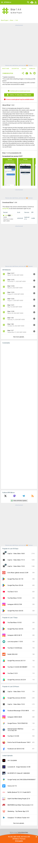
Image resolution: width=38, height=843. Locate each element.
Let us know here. (23, 832)
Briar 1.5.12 (11, 299)
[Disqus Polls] (19, 369)
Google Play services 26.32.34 (17, 680)
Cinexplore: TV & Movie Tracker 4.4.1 (19, 818)
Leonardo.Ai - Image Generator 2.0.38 (19, 767)
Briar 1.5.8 (10, 324)
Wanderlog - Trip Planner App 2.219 (18, 811)
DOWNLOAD (32, 68)
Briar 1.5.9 (10, 318)
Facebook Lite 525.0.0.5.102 (16, 749)
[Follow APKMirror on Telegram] (23, 496)
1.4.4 (6, 215)
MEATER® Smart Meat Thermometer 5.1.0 (20, 805)
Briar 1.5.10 (11, 311)
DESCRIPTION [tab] (15, 68)
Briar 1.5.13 (11, 292)
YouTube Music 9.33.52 (14, 598)
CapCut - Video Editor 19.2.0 (16, 704)
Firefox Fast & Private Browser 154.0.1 (19, 742)
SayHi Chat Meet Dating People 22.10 (19, 798)
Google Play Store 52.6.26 (15, 585)
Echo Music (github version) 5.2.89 (18, 572)
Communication (7, 73)
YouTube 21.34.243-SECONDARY (17, 667)
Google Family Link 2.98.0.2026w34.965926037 (21, 779)
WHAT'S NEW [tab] (5, 68)
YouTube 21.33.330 (13, 736)
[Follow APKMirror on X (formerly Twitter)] (5, 496)
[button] (23, 73)
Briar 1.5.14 (11, 286)
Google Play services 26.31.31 (17, 660)
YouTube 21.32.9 (13, 673)
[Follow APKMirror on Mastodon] (14, 496)
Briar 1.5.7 (10, 330)
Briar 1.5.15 (11, 280)
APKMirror (7, 2)
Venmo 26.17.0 (12, 786)
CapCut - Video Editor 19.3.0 (16, 691)
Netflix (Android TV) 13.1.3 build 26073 (19, 792)
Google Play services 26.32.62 (17, 698)
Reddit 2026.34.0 (12, 654)
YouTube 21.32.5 (13, 592)
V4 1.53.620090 (12, 760)
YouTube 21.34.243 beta (15, 648)
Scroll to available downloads (20, 95)
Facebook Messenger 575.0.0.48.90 (18, 710)
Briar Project (17, 13)
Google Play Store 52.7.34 (15, 579)
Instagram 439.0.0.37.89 (15, 604)
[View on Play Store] (27, 73)
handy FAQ (5, 208)
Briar (11, 20)
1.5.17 (20, 156)
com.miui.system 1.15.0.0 (15, 641)
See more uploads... (19, 337)
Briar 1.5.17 (11, 273)
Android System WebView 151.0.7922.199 (15, 729)
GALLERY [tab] (24, 68)
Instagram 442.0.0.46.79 (15, 635)
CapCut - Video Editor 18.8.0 (16, 553)
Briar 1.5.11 (11, 305)
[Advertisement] (19, 45)
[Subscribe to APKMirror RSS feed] (32, 496)
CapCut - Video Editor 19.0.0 (16, 566)
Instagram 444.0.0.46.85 (15, 717)
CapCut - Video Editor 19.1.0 (16, 560)
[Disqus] (19, 416)
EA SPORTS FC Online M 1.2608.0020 (19, 773)
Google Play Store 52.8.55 (15, 611)
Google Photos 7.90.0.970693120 (17, 723)
